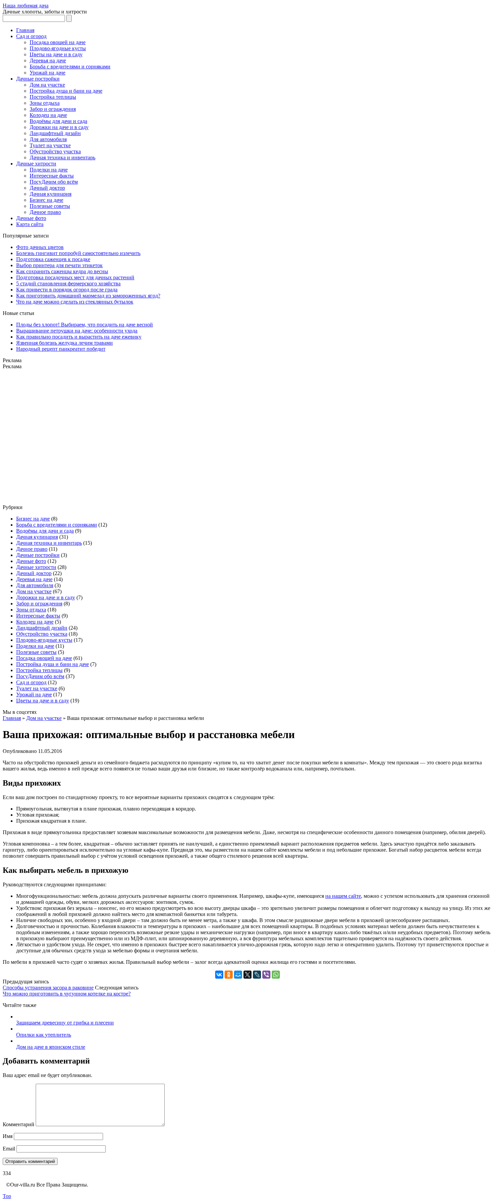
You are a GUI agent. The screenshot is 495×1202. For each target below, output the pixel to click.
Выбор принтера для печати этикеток (59, 265)
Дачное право (45, 212)
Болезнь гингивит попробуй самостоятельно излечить (78, 253)
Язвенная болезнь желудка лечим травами (64, 343)
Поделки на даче (49, 169)
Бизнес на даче (46, 200)
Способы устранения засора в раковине (48, 987)
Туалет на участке (50, 145)
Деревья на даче (48, 60)
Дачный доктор (47, 188)
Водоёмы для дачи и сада (58, 121)
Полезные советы (50, 206)
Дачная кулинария (50, 194)
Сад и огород (31, 36)
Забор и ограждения (53, 109)
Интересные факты (52, 176)
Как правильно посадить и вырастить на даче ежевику (78, 337)
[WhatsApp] (276, 975)
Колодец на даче (48, 115)
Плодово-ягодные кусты (58, 48)
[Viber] (266, 975)
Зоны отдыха (45, 103)
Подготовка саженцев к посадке (53, 259)
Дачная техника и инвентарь (62, 157)
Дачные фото (31, 218)
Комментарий (18, 1124)
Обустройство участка (55, 151)
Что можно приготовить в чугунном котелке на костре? (67, 994)
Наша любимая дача (25, 5)
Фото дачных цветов (40, 247)
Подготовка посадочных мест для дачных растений (75, 277)
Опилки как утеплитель (43, 1035)
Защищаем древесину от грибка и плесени (65, 1022)
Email (9, 1148)
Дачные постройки (38, 79)
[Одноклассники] (229, 975)
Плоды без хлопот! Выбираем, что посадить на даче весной (84, 324)
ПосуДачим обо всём (54, 182)
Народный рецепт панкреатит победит (60, 349)
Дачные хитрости (36, 163)
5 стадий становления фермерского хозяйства (68, 283)
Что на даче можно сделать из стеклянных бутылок (74, 302)
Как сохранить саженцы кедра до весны (62, 271)
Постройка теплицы (53, 97)
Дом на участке (47, 85)
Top (7, 1196)
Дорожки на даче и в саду (59, 127)
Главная (25, 30)
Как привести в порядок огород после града (67, 289)
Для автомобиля (48, 139)
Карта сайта (29, 224)
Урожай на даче (47, 72)
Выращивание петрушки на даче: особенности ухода (76, 331)
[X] (247, 975)
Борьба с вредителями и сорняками (70, 66)
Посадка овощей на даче (58, 42)
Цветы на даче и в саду (56, 54)
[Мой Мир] (238, 975)
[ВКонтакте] (219, 975)
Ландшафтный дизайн (55, 133)
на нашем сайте (343, 896)
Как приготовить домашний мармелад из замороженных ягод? (88, 295)
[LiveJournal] (257, 975)
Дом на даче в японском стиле (50, 1047)
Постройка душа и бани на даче (66, 91)
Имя (7, 1136)
